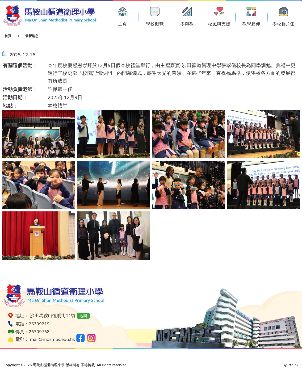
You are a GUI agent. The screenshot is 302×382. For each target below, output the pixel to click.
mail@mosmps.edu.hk (52, 339)
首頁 (8, 36)
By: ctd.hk (290, 364)
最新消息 (31, 36)
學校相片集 (283, 24)
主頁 (122, 24)
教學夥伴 (251, 24)
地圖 (83, 315)
